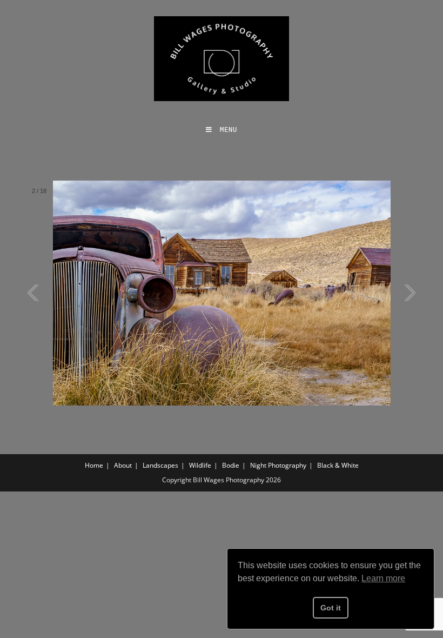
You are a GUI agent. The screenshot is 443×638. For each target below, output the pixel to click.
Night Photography (278, 465)
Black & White (338, 465)
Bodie (230, 465)
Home (94, 465)
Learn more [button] (383, 578)
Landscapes (160, 465)
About (123, 465)
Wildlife (200, 465)
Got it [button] (330, 607)
